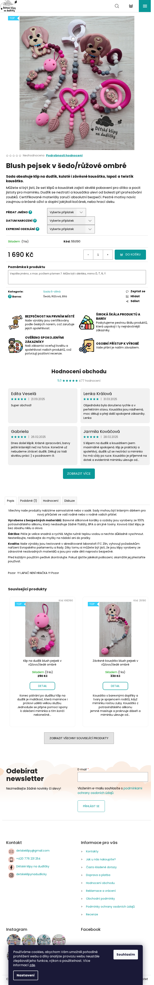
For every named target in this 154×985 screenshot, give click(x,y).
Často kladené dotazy (101, 867)
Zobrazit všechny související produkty (79, 738)
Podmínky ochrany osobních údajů (110, 907)
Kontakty (92, 851)
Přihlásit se (91, 806)
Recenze (92, 914)
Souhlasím (126, 954)
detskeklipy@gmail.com (33, 851)
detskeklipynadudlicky (31, 874)
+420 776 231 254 (28, 859)
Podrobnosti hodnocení (64, 155)
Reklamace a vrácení (101, 891)
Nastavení (26, 975)
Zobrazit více (79, 473)
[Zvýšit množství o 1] (107, 254)
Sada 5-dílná (52, 291)
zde (32, 965)
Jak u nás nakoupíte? (101, 859)
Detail (42, 686)
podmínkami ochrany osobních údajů (110, 790)
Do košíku (133, 254)
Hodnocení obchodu (78, 371)
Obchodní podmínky (100, 899)
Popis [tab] (10, 501)
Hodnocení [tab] (50, 501)
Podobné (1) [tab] (28, 501)
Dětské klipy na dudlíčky (32, 866)
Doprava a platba (98, 875)
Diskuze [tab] (69, 501)
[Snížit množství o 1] (88, 254)
